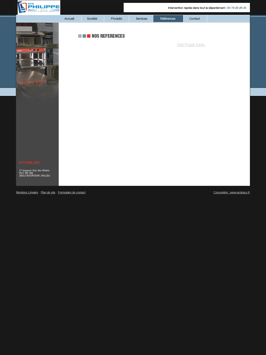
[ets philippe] (39, 13)
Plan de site (48, 192)
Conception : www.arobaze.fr (232, 192)
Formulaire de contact (71, 192)
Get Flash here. (191, 45)
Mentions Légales (27, 192)
